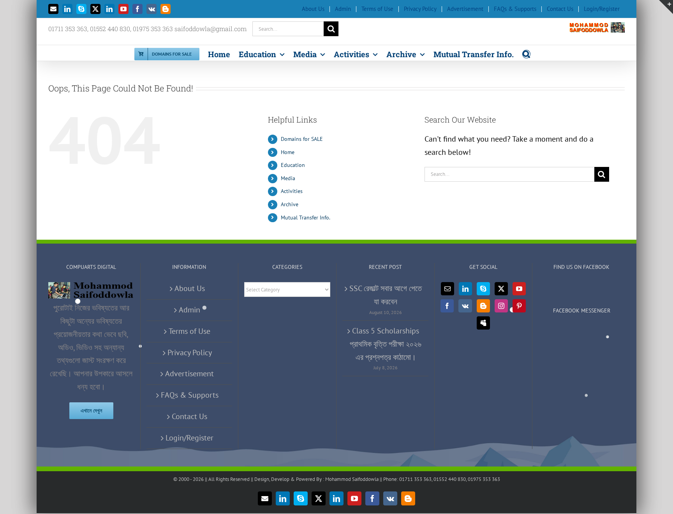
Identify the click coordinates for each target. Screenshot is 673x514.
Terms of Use (189, 331)
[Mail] (447, 288)
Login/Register (189, 438)
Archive (289, 204)
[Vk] (465, 305)
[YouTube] (519, 288)
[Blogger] (483, 305)
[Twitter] (501, 288)
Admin (189, 310)
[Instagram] (501, 305)
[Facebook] (447, 305)
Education (293, 164)
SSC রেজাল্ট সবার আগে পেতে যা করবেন (385, 295)
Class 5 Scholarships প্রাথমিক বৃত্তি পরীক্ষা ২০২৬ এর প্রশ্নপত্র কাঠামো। (385, 344)
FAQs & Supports (189, 395)
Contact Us (189, 416)
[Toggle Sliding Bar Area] (666, 7)
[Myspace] (483, 323)
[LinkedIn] (465, 288)
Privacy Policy (189, 352)
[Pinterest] (519, 305)
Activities (292, 191)
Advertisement (189, 373)
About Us (189, 288)
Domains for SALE (302, 138)
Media (288, 178)
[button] (526, 53)
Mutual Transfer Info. (305, 217)
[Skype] (483, 288)
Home (287, 152)
